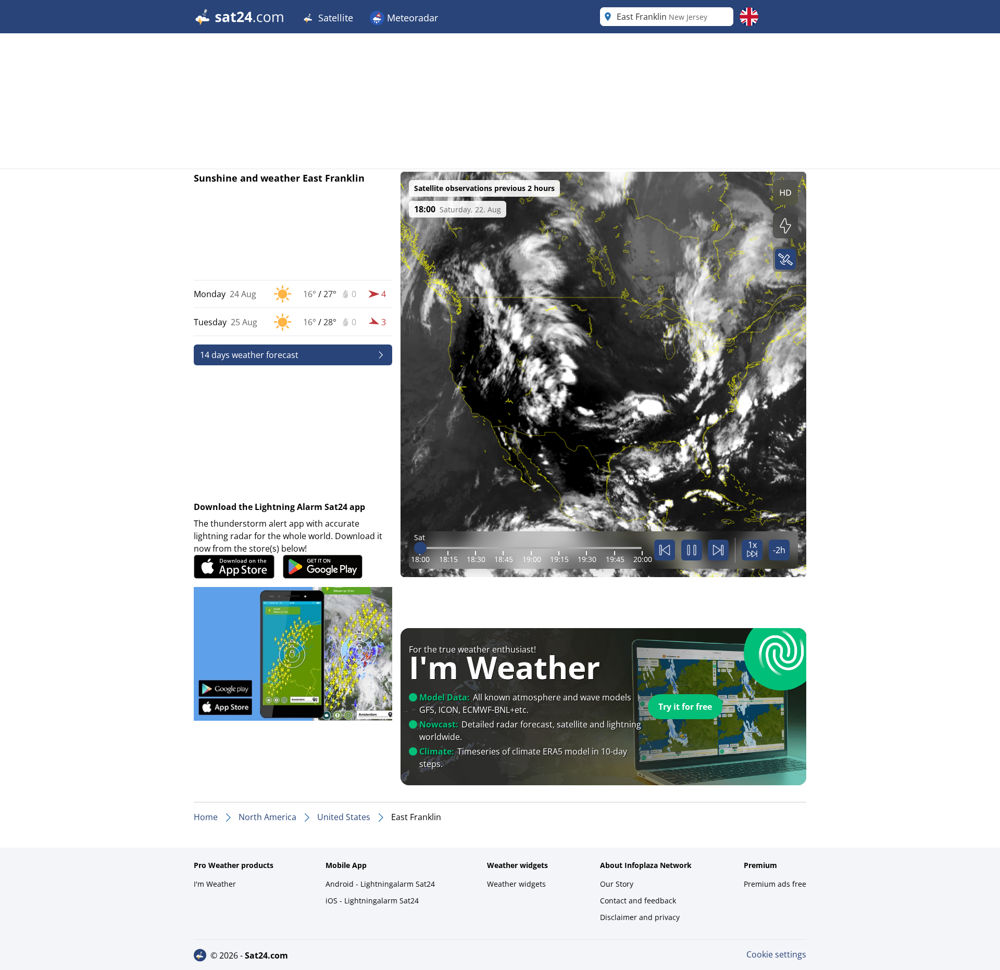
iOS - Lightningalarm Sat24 (372, 900)
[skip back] (664, 550)
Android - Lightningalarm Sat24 (380, 884)
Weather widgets (516, 884)
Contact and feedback (638, 900)
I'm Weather (215, 884)
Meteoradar (411, 17)
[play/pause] (691, 550)
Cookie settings (776, 954)
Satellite (334, 17)
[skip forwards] (718, 550)
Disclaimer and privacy (640, 917)
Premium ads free (775, 884)
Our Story (616, 884)
